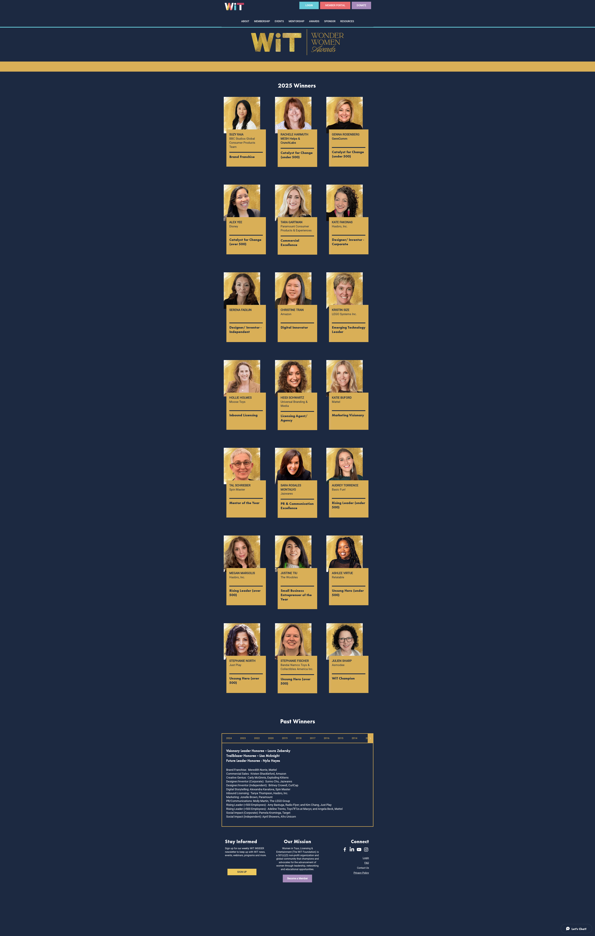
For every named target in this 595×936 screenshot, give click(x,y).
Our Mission (297, 841)
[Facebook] (345, 849)
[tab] (229, 738)
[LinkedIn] (352, 849)
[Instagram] (366, 849)
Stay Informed (241, 841)
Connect (360, 841)
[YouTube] (359, 849)
